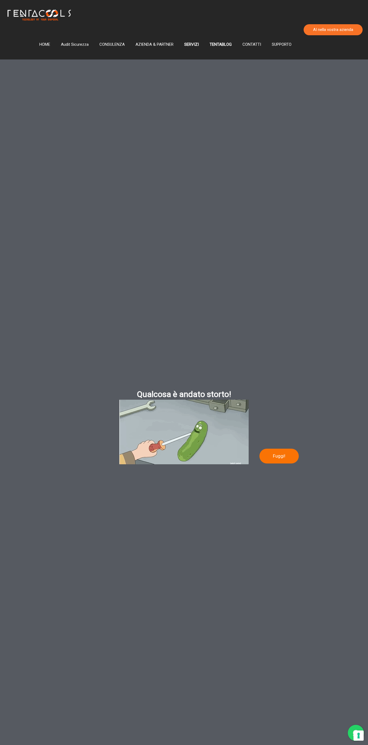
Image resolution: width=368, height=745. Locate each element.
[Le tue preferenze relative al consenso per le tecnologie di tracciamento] (358, 735)
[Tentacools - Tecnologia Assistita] (39, 15)
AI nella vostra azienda (333, 29)
